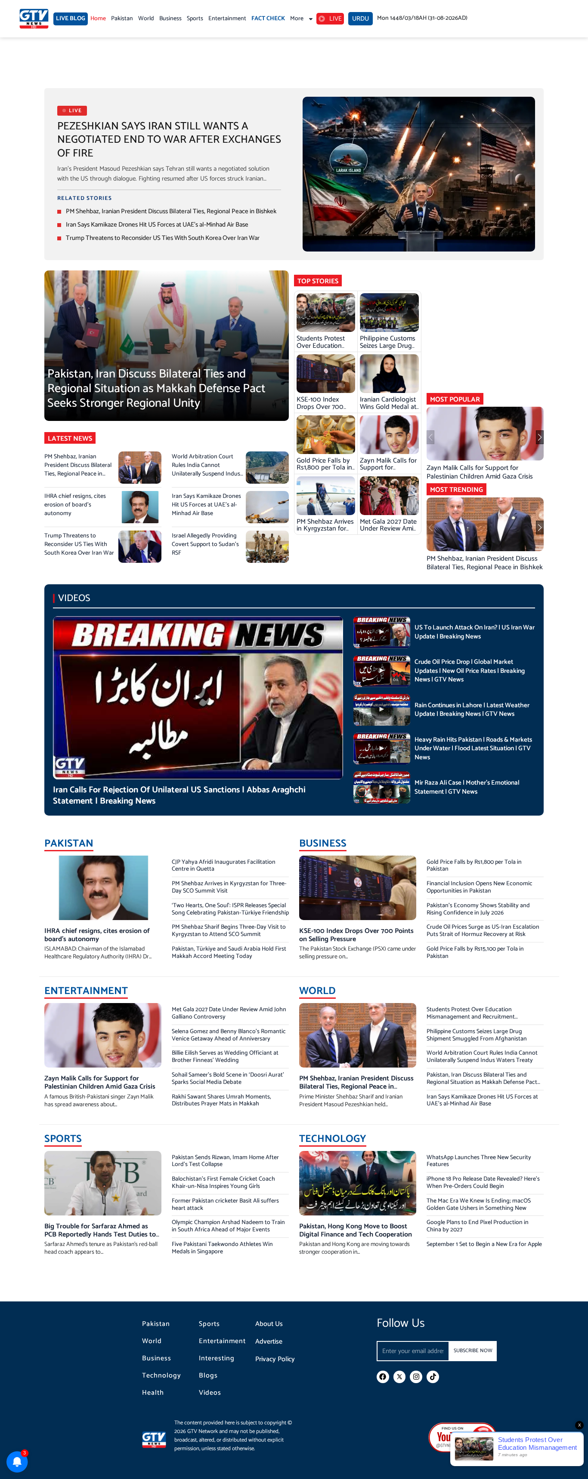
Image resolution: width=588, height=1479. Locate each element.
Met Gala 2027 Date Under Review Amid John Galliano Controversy (388, 532)
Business (170, 19)
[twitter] (399, 1377)
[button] (540, 437)
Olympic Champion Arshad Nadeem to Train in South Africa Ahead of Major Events (228, 1226)
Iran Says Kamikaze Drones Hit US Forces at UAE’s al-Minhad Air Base (157, 224)
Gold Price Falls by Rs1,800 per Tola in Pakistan (324, 468)
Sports (195, 19)
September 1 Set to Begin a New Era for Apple (484, 1244)
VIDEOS (74, 598)
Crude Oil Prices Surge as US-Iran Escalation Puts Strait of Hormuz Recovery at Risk (483, 930)
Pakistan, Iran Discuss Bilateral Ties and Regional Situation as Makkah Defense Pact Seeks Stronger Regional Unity (156, 388)
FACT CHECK (268, 19)
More (296, 19)
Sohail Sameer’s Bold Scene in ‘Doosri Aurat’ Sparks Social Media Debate (228, 1078)
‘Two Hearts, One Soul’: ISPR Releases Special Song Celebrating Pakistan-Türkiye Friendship (230, 909)
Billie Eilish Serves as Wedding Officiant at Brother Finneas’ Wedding (225, 1056)
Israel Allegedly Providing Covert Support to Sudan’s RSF (205, 544)
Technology (161, 1376)
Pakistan (122, 19)
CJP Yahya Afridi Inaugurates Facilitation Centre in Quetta (223, 866)
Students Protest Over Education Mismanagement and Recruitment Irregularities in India (471, 1017)
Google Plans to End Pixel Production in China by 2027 (478, 1226)
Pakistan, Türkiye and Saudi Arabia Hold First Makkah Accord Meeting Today (229, 952)
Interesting (217, 1358)
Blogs (208, 1376)
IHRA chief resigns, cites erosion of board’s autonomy (75, 505)
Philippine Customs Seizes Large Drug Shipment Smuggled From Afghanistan (389, 349)
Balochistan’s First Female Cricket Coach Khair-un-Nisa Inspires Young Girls (223, 1182)
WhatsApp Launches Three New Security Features (479, 1161)
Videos (210, 1393)
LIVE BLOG (70, 19)
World (146, 19)
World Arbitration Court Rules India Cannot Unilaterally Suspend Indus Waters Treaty (206, 470)
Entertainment (227, 19)
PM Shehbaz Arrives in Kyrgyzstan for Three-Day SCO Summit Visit (325, 532)
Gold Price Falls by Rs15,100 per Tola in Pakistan (475, 952)
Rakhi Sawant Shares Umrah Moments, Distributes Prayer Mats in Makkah (221, 1100)
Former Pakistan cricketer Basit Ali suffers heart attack (225, 1204)
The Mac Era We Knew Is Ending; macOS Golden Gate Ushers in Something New (479, 1204)
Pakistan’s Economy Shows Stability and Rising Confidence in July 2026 (478, 909)
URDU (360, 18)
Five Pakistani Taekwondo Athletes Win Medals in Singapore (222, 1248)
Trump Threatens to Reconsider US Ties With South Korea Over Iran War (163, 238)
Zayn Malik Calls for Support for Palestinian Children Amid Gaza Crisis (388, 471)
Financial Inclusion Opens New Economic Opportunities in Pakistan (479, 887)
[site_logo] (158, 1439)
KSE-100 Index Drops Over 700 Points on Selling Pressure (321, 410)
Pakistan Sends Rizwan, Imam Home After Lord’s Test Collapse (225, 1161)
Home (98, 19)
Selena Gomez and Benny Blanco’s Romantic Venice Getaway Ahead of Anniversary (229, 1035)
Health (153, 1393)
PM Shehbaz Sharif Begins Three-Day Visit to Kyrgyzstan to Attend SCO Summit (229, 930)
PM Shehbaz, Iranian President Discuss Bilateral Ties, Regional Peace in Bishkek (171, 211)
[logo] (34, 19)
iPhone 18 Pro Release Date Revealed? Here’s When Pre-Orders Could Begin (483, 1182)
